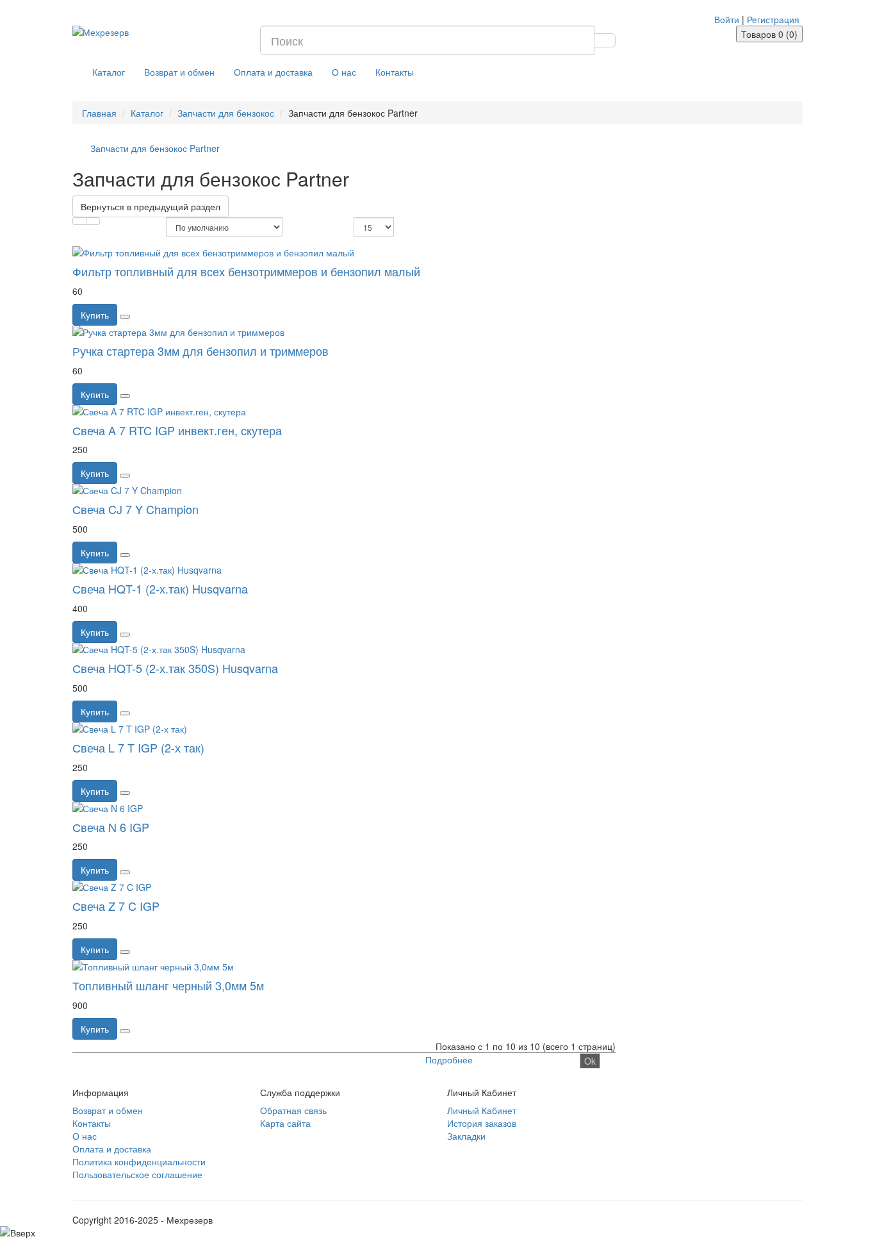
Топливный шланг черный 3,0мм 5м (168, 985)
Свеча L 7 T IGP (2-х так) (138, 747)
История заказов (481, 1123)
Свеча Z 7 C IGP (115, 905)
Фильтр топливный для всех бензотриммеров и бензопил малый (246, 271)
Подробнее (449, 1059)
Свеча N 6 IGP (110, 827)
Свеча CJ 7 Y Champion (135, 509)
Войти (726, 19)
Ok (590, 1060)
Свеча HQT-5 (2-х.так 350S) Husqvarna (175, 668)
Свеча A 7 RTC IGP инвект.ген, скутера (177, 430)
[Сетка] (93, 221)
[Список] (79, 221)
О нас (344, 71)
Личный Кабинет (481, 1110)
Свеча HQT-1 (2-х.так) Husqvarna (160, 588)
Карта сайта (285, 1123)
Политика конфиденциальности (139, 1161)
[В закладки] (125, 317)
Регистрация (773, 19)
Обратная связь (293, 1110)
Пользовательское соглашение (137, 1174)
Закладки (466, 1135)
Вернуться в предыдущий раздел (150, 206)
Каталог (108, 71)
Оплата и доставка (273, 71)
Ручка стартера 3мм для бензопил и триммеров (200, 350)
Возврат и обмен (179, 71)
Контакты (394, 71)
